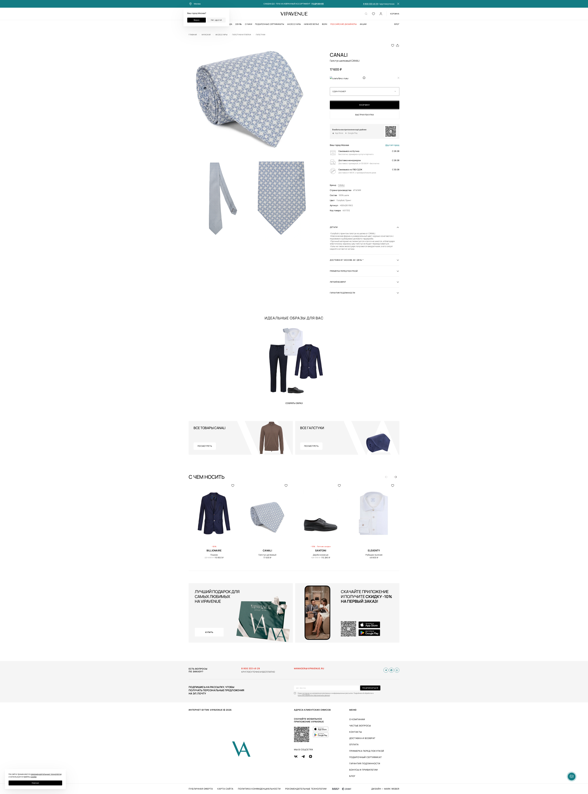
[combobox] (364, 91)
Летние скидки (324, 546)
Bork (324, 24)
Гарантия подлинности (364, 763)
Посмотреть (205, 446)
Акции (363, 24)
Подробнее (317, 4)
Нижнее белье (311, 24)
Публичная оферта (201, 788)
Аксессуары (294, 24)
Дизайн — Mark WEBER (385, 788)
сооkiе (33, 776)
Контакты (355, 731)
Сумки (248, 24)
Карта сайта (225, 788)
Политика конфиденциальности (259, 788)
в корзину (364, 105)
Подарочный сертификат (365, 757)
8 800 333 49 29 (370, 4)
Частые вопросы (360, 725)
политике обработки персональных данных (314, 695)
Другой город (392, 145)
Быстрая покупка (364, 114)
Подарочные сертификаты (269, 24)
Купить (294, 403)
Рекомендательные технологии (306, 788)
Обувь (238, 24)
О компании (357, 719)
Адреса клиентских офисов (312, 709)
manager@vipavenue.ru (309, 668)
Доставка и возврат (362, 738)
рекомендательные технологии (46, 774)
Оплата (354, 744)
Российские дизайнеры (343, 24)
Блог (396, 24)
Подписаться (370, 688)
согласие (305, 693)
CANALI (341, 185)
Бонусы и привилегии (363, 769)
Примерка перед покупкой (366, 750)
